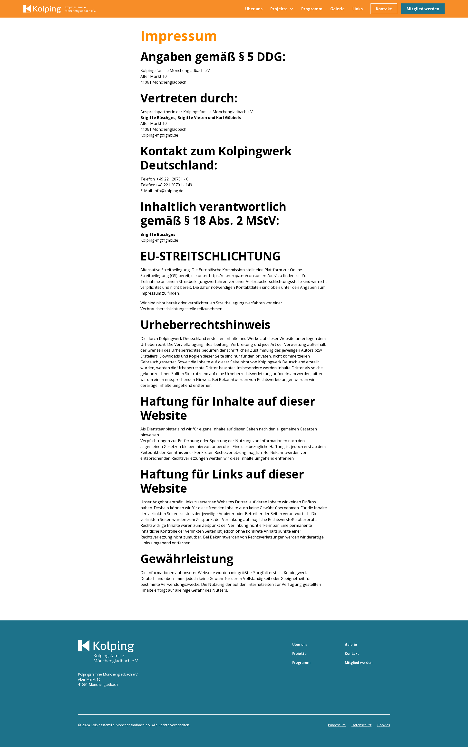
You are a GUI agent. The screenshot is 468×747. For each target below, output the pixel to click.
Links (357, 8)
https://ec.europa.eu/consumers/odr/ (243, 275)
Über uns (254, 8)
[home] (65, 9)
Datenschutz (361, 725)
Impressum (337, 725)
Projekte (299, 653)
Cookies (383, 725)
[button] (281, 9)
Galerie (337, 8)
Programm (311, 8)
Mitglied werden (423, 8)
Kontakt (384, 8)
